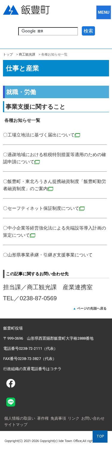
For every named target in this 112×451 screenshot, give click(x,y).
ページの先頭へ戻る (92, 308)
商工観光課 (27, 54)
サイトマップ (15, 424)
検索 (88, 31)
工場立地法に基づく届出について (41, 134)
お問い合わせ (93, 418)
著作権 (43, 418)
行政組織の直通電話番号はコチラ (32, 369)
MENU (103, 12)
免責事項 (58, 418)
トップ (8, 54)
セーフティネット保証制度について (43, 208)
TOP (100, 436)
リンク (73, 418)
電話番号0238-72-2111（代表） (30, 348)
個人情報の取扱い (19, 418)
